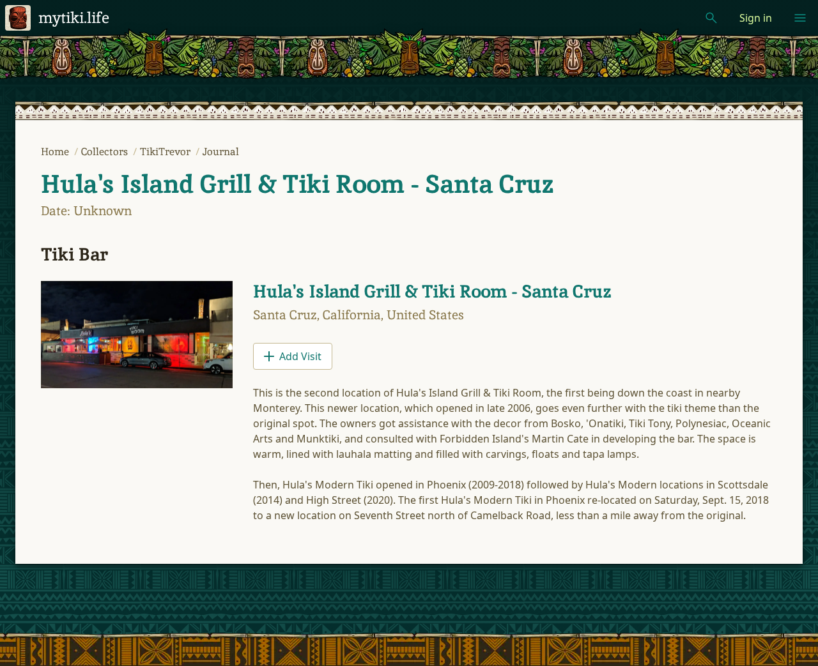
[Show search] (711, 18)
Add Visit (300, 356)
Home (56, 151)
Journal (221, 151)
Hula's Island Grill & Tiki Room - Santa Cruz (297, 184)
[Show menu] (800, 18)
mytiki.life (73, 17)
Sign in (755, 18)
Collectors (105, 151)
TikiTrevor (166, 151)
